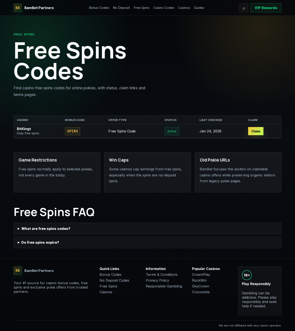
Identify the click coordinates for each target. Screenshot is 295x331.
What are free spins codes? (45, 228)
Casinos (184, 8)
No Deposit (121, 8)
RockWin (199, 280)
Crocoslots (201, 292)
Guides (199, 8)
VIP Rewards (266, 8)
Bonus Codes (99, 8)
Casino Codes (163, 8)
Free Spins (141, 8)
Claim (255, 131)
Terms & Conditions (162, 274)
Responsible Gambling (164, 286)
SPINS (72, 131)
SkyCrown (200, 286)
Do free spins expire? (40, 242)
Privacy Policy (157, 280)
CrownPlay (201, 274)
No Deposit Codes (114, 280)
